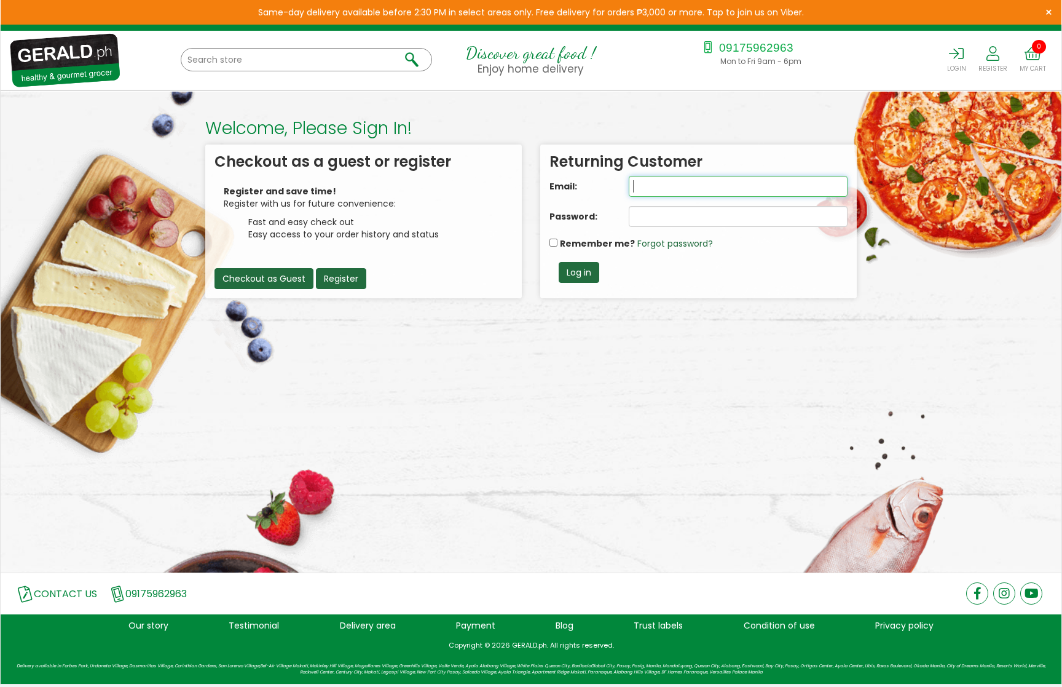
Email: (563, 186)
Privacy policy (904, 625)
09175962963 (754, 47)
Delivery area (368, 625)
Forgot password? (675, 243)
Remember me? (597, 243)
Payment (475, 625)
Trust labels (658, 625)
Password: (573, 216)
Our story (148, 625)
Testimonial (254, 625)
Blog (564, 625)
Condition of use (779, 625)
